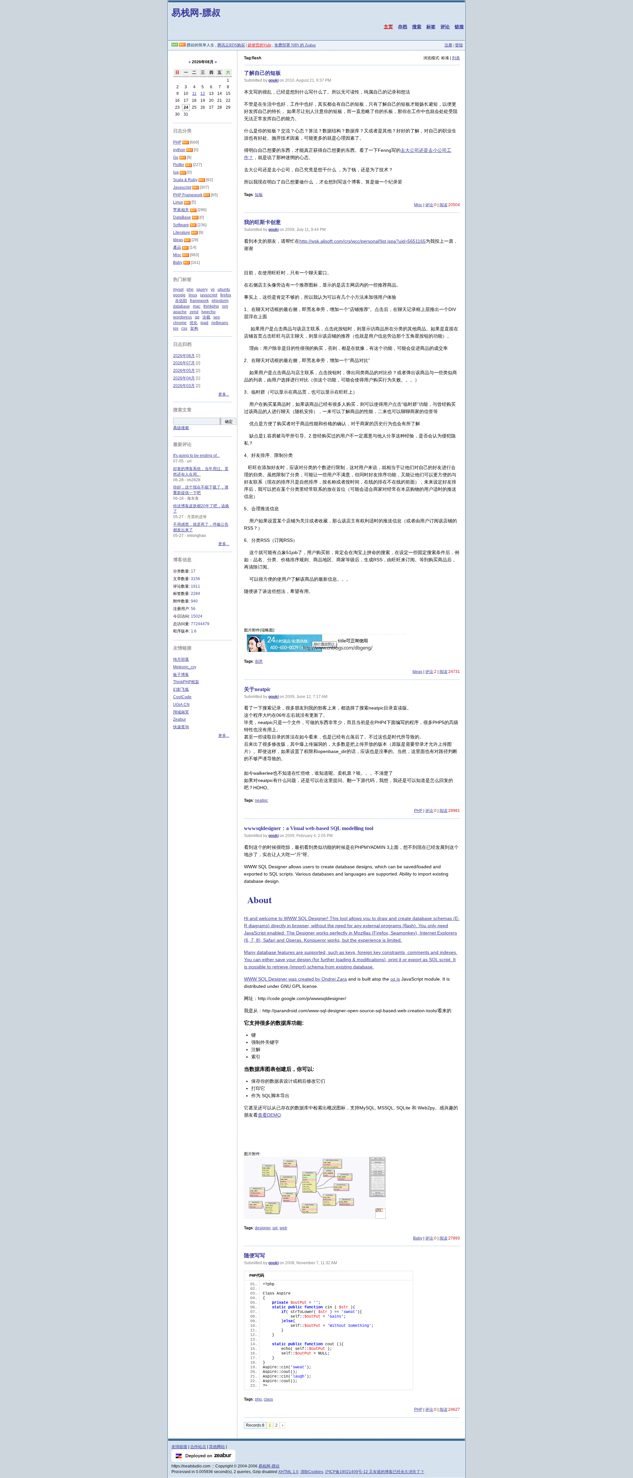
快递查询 (181, 727)
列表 (456, 58)
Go (175, 157)
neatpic (261, 800)
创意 (259, 661)
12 (202, 93)
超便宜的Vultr (259, 45)
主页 (388, 26)
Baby (417, 1238)
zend (194, 312)
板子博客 (181, 674)
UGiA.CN (181, 704)
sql (275, 1228)
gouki (273, 80)
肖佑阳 (181, 300)
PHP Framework (187, 195)
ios (175, 328)
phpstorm (220, 300)
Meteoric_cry (184, 667)
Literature (181, 232)
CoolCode (182, 697)
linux (193, 295)
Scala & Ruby (185, 180)
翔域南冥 (181, 712)
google (179, 295)
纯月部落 (181, 659)
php (258, 1399)
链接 (459, 26)
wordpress (182, 317)
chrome (180, 323)
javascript (208, 295)
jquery (202, 289)
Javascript (182, 187)
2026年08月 (184, 355)
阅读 (443, 205)
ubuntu (224, 289)
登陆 (459, 45)
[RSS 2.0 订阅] (182, 45)
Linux (178, 202)
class (268, 1399)
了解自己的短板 (262, 73)
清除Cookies (311, 1471)
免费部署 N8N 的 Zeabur (295, 45)
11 (194, 93)
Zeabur (179, 719)
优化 (193, 323)
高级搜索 (181, 428)
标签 (431, 26)
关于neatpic (257, 689)
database (181, 306)
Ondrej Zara (334, 979)
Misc (418, 205)
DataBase (182, 217)
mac (196, 306)
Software (181, 225)
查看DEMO (269, 1115)
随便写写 (254, 1255)
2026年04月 (184, 378)
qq (197, 317)
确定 (229, 421)
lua (176, 172)
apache (180, 312)
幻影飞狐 (181, 689)
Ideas (417, 671)
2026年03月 (184, 385)
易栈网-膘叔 (196, 12)
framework (199, 300)
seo (216, 317)
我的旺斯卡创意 (262, 222)
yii (213, 289)
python (179, 150)
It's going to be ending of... (196, 455)
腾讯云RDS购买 (231, 45)
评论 (445, 26)
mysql (178, 289)
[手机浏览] (174, 45)
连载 (206, 317)
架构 (194, 328)
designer (262, 1228)
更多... (223, 394)
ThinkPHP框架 (186, 682)
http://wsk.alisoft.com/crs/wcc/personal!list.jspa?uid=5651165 (362, 241)
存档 (402, 26)
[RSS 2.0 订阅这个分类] (185, 142)
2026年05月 (184, 370)
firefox (225, 295)
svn (225, 306)
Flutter (178, 164)
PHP (418, 810)
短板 (259, 194)
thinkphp (211, 306)
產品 (177, 247)
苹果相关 (181, 210)
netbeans (219, 323)
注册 (448, 45)
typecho (208, 312)
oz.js (395, 979)
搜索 (416, 26)
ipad (204, 323)
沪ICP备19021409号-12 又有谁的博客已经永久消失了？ (374, 1471)
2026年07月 (184, 363)
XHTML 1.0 (288, 1471)
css (184, 328)
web (283, 1228)
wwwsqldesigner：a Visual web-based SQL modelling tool (308, 828)
